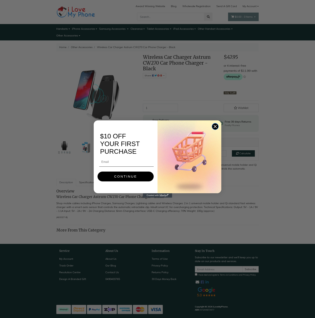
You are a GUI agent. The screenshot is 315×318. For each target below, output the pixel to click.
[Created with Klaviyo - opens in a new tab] (157, 195)
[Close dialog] (215, 126)
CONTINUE (125, 176)
